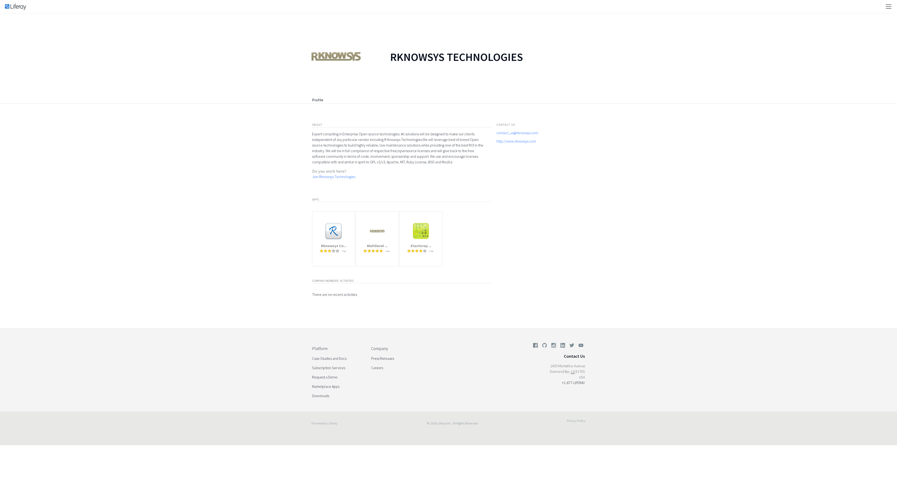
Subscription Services (328, 367)
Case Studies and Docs (329, 358)
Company (379, 348)
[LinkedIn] (563, 346)
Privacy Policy (576, 421)
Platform (319, 348)
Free (344, 251)
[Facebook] (535, 346)
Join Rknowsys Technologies (333, 176)
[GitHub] (544, 346)
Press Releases (382, 358)
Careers (377, 367)
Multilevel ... (377, 245)
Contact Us (574, 356)
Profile (317, 100)
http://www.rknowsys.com (516, 141)
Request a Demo (325, 377)
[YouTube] (580, 346)
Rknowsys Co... (333, 245)
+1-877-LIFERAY (573, 382)
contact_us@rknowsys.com (517, 132)
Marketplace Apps (325, 386)
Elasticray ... (421, 245)
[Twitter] (572, 346)
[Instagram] (553, 346)
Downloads (320, 395)
